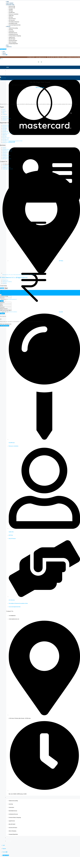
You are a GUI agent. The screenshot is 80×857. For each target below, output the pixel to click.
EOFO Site (11, 17)
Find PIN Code (12, 12)
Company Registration (13, 43)
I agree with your (9, 311)
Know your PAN (12, 6)
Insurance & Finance (13, 40)
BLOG (7, 45)
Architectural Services (13, 34)
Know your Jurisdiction (13, 14)
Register (4, 53)
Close (6, 288)
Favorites (4, 54)
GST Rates (11, 10)
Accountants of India (13, 23)
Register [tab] (4, 292)
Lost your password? (12, 299)
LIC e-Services (12, 20)
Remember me (4, 299)
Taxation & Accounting (13, 28)
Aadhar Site (11, 15)
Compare (2, 288)
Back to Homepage (40, 87)
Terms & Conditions (13, 311)
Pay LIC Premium (12, 18)
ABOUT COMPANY (9, 3)
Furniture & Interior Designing (15, 35)
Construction (11, 31)
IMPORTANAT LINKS (10, 4)
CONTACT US (8, 46)
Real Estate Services (13, 32)
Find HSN (11, 9)
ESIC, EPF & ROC (12, 38)
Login (3, 51)
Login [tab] (3, 290)
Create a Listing (3, 49)
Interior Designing (12, 42)
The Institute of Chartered (14, 21)
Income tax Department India (14, 24)
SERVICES (8, 26)
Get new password (4, 325)
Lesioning (11, 29)
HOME (7, 1)
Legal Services (12, 37)
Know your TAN (12, 7)
